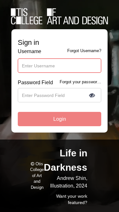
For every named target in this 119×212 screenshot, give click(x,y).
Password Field (35, 82)
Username (29, 51)
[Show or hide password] (92, 95)
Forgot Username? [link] (84, 50)
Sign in (28, 42)
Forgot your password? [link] (81, 81)
